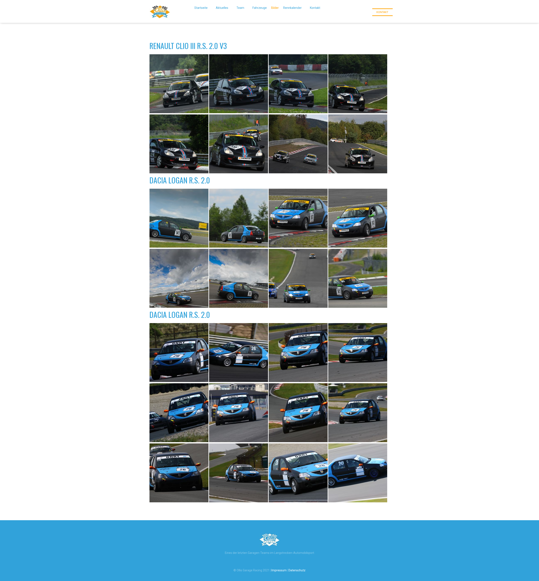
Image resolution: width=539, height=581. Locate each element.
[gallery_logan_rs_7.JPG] (238, 412)
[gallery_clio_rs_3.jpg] (298, 83)
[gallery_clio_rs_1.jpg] (178, 83)
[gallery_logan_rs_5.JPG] (178, 412)
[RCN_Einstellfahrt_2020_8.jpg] (238, 218)
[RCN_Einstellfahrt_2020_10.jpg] (298, 218)
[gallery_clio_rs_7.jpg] (298, 143)
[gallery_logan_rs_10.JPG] (178, 472)
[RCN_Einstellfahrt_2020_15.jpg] (238, 278)
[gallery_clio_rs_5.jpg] (178, 143)
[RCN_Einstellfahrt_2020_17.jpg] (357, 278)
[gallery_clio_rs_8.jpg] (357, 143)
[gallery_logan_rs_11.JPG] (238, 472)
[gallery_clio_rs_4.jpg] (357, 83)
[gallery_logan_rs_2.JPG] (238, 352)
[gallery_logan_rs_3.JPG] (298, 352)
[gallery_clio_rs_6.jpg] (238, 143)
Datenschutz (297, 570)
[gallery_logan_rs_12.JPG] (298, 472)
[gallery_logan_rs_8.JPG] (298, 412)
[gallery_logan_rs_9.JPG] (357, 412)
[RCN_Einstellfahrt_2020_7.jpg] (178, 218)
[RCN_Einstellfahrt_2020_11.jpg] (357, 218)
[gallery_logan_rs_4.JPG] (357, 352)
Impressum (279, 570)
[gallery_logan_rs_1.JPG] (178, 352)
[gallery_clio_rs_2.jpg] (238, 83)
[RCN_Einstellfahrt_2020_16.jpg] (298, 278)
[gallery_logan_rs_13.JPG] (357, 472)
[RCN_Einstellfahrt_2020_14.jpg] (178, 278)
